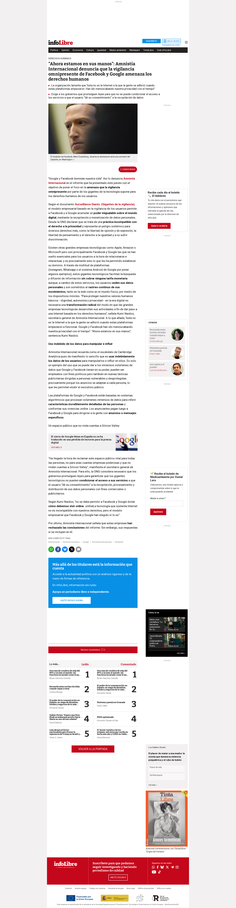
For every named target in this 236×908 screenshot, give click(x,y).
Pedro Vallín (102, 706)
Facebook (119, 542)
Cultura (90, 50)
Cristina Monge (55, 692)
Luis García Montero (158, 370)
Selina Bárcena (103, 737)
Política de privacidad (146, 888)
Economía (78, 50)
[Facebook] (158, 867)
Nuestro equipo (80, 888)
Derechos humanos (71, 542)
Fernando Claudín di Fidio (107, 720)
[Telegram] (172, 867)
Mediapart (134, 50)
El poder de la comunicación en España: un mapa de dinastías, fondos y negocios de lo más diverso (64, 703)
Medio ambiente (118, 50)
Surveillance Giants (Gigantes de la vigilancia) (105, 204)
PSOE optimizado (105, 717)
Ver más (152, 785)
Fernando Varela (56, 708)
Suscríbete (151, 41)
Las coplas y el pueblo (157, 365)
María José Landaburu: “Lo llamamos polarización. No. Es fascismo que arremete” (156, 624)
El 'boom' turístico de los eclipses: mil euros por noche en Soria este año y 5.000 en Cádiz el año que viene (112, 733)
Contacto (68, 888)
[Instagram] (177, 867)
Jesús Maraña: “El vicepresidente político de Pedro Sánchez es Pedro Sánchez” (156, 641)
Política (54, 50)
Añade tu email (158, 498)
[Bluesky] (162, 867)
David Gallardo (55, 723)
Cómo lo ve (153, 612)
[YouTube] (154, 872)
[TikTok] (159, 872)
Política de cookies (164, 888)
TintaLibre (148, 50)
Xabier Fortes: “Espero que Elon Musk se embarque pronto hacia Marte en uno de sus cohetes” (64, 717)
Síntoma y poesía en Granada (111, 702)
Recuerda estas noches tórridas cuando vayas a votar (64, 687)
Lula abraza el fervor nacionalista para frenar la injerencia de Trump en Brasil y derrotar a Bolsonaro (64, 733)
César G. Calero (56, 737)
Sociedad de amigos (116, 888)
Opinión (65, 50)
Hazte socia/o (118, 877)
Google (86, 542)
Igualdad (101, 50)
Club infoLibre (164, 50)
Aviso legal (131, 888)
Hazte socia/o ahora (71, 600)
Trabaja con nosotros (97, 888)
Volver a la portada (92, 749)
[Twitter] (167, 867)
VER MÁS (180, 653)
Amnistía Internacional (102, 542)
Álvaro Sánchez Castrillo (59, 678)
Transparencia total (171, 45)
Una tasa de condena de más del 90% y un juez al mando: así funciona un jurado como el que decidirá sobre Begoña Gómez (64, 674)
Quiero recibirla (159, 226)
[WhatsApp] (153, 867)
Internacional (54, 542)
